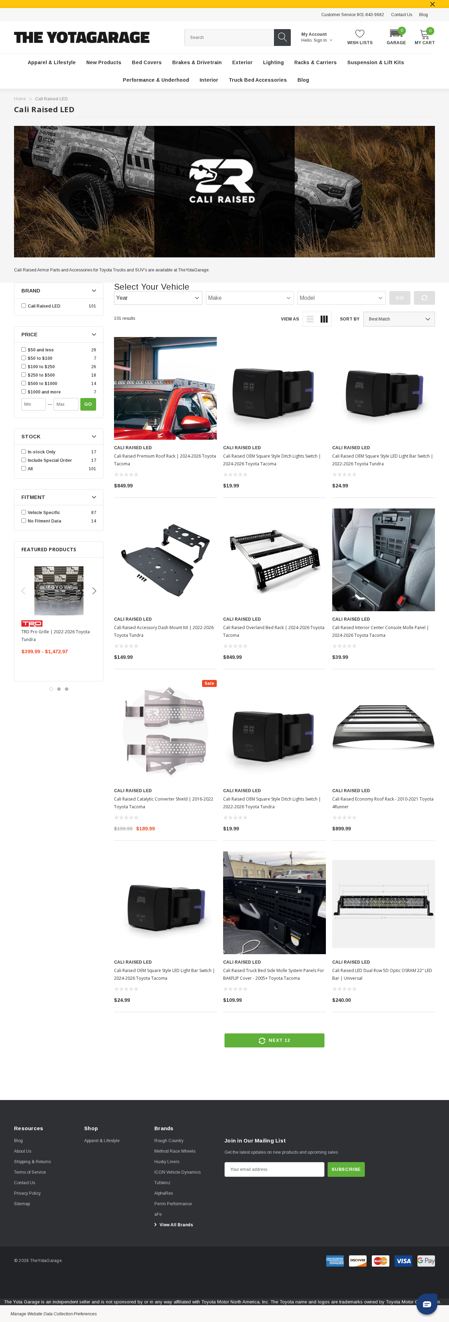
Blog (423, 14)
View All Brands (176, 1224)
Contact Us (401, 14)
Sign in (321, 40)
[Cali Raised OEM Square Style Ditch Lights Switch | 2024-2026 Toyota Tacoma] (274, 388)
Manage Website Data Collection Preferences (54, 1313)
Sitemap (22, 1203)
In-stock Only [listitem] (41, 452)
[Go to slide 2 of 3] (59, 689)
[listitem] (58, 350)
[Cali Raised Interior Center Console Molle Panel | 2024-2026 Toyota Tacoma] (383, 559)
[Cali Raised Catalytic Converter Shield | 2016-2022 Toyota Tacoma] (165, 731)
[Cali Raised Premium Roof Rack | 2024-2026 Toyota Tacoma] (165, 388)
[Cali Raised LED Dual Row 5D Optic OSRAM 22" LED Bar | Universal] (383, 902)
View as (290, 319)
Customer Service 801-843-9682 (352, 14)
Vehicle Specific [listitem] (44, 512)
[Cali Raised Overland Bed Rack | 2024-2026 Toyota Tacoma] (274, 559)
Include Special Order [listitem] (50, 460)
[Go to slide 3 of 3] (66, 689)
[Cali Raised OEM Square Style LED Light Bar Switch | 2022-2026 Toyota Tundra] (383, 388)
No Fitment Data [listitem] (44, 521)
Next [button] (94, 590)
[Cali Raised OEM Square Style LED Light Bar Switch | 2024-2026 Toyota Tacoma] (165, 902)
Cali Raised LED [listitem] (44, 306)
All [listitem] (30, 468)
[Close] (432, 4)
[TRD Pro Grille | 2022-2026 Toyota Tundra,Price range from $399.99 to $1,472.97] (58, 590)
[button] (396, 36)
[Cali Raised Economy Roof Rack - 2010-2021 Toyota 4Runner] (383, 731)
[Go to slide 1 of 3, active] (51, 689)
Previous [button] (23, 590)
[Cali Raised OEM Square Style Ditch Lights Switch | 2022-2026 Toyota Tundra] (274, 731)
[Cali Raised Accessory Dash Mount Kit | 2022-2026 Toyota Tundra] (165, 559)
